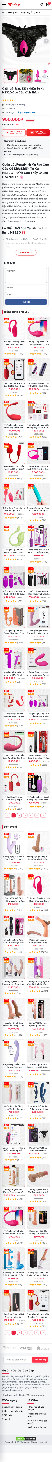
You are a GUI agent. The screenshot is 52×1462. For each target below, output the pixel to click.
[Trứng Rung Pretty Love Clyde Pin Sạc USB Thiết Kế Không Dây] (13, 494)
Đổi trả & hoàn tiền (37, 1427)
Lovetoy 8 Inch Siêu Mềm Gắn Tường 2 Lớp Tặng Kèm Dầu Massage (13, 1026)
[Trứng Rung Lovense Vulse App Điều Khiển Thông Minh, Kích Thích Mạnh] (13, 411)
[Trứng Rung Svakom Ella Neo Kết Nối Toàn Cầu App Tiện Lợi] (13, 369)
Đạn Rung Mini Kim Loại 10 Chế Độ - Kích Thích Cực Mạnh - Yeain (38, 386)
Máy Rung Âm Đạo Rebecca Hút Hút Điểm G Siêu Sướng (38, 1067)
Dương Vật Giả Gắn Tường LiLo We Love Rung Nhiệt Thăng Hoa (38, 1234)
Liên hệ (7, 1419)
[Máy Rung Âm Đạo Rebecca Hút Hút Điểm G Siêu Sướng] (38, 1051)
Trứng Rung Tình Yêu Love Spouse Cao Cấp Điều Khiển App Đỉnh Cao (38, 345)
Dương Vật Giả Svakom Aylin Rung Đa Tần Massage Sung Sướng (38, 1109)
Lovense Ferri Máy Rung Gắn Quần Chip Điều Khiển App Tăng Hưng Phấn (14, 1152)
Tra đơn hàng (40, 1359)
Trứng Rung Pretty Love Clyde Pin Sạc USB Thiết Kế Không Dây (13, 511)
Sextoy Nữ (10, 826)
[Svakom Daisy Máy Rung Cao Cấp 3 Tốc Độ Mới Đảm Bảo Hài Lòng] (38, 494)
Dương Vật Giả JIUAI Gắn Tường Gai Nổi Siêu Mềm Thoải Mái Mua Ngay (38, 1193)
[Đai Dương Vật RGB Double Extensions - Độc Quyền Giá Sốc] (38, 1134)
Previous (4, 76)
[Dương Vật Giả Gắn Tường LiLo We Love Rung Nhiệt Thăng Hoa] (38, 1217)
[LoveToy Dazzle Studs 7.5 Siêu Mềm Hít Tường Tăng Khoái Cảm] (13, 1259)
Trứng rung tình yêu (25, 112)
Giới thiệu (8, 1415)
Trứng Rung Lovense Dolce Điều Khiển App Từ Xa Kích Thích (38, 675)
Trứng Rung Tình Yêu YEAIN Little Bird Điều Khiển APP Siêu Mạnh (14, 552)
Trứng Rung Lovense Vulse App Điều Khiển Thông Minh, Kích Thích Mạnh (14, 429)
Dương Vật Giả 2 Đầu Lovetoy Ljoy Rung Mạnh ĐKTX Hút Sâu (13, 984)
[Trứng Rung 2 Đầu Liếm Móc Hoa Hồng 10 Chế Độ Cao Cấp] (13, 452)
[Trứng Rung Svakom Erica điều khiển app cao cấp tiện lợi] (38, 616)
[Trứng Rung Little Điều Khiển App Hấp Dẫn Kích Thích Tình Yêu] (13, 741)
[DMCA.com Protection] (26, 1438)
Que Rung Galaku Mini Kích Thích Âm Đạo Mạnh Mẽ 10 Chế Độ (14, 1317)
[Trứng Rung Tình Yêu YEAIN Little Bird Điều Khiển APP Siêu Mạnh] (13, 536)
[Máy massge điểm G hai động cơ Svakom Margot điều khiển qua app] (13, 1051)
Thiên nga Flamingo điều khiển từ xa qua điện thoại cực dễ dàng (13, 344)
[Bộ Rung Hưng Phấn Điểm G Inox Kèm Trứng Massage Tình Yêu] (38, 741)
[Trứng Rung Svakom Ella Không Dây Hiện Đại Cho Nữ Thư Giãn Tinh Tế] (38, 411)
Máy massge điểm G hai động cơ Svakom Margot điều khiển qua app (14, 1068)
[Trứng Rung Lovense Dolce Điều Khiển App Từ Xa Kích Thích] (38, 658)
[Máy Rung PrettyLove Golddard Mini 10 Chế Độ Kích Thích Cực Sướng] (13, 658)
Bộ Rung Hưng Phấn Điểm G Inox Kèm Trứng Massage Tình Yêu (38, 758)
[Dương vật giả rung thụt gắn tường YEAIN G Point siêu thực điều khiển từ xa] (38, 843)
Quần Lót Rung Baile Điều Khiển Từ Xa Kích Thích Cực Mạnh (38, 594)
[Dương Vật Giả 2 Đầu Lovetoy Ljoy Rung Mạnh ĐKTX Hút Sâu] (13, 967)
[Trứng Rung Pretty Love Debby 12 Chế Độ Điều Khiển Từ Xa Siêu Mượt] (13, 577)
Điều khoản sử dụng (13, 1407)
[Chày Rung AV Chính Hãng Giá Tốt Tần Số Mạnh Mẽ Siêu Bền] (13, 1092)
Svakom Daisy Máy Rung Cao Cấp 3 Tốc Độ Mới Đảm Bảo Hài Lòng (38, 511)
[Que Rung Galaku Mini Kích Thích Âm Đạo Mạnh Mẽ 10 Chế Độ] (13, 1300)
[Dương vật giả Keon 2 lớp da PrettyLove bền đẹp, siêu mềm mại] (13, 1175)
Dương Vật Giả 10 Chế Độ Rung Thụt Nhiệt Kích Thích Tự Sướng (38, 1275)
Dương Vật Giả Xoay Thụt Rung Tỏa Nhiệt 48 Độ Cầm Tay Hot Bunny (38, 1026)
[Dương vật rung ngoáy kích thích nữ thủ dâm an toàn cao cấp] (38, 967)
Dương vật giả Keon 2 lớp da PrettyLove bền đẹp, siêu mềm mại (13, 1192)
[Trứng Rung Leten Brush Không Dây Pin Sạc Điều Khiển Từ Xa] (38, 783)
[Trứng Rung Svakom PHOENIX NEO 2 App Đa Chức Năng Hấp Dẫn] (13, 700)
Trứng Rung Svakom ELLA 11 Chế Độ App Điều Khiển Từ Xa (13, 799)
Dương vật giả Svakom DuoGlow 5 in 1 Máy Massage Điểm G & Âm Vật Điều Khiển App (13, 860)
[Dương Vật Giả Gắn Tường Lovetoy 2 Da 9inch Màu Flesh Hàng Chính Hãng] (13, 884)
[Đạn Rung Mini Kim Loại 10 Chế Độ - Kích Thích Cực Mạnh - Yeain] (38, 369)
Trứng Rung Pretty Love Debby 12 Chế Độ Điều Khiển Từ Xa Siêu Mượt (14, 594)
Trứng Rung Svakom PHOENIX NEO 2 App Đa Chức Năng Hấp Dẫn (13, 716)
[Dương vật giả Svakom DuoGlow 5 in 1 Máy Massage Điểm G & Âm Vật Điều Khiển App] (13, 843)
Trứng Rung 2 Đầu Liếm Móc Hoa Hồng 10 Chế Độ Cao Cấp (13, 469)
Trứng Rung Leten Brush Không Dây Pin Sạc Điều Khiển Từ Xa (38, 799)
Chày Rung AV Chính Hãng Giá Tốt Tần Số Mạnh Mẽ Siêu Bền (13, 1109)
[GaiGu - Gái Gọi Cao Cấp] (15, 4)
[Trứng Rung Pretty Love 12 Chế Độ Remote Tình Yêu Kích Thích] (38, 700)
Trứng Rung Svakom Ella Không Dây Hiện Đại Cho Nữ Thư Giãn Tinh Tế (38, 428)
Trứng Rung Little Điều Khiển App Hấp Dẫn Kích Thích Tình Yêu (13, 758)
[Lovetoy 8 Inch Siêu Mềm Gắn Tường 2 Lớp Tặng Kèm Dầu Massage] (13, 1009)
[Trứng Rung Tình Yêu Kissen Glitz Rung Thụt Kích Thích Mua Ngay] (13, 616)
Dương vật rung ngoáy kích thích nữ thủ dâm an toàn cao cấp (38, 984)
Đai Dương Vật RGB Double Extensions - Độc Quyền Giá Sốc (38, 1150)
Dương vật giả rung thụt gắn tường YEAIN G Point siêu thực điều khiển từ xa (38, 860)
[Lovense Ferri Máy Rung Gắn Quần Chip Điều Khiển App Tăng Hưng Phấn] (13, 1134)
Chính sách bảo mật (13, 1411)
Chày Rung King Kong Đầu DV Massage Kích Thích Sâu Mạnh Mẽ (13, 942)
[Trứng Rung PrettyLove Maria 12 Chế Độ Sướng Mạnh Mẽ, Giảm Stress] (38, 536)
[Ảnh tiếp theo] (46, 40)
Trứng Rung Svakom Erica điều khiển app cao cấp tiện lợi (38, 633)
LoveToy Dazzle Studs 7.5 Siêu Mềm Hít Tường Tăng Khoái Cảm (14, 1275)
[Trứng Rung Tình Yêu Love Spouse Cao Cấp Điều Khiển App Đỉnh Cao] (38, 328)
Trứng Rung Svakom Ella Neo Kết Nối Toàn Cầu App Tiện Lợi (13, 386)
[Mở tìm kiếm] (42, 4)
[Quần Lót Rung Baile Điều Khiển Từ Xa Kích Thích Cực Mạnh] (38, 577)
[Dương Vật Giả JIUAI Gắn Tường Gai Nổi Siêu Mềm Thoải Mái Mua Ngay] (38, 1175)
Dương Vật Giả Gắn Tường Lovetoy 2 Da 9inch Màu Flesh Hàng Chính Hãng (13, 902)
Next (47, 76)
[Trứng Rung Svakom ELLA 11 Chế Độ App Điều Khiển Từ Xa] (13, 783)
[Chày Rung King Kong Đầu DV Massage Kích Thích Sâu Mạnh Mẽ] (13, 926)
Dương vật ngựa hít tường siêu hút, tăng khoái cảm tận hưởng (38, 942)
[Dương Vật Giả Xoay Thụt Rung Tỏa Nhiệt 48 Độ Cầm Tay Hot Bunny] (38, 1009)
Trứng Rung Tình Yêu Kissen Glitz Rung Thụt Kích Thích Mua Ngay (13, 633)
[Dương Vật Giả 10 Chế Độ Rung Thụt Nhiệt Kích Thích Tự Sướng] (38, 1259)
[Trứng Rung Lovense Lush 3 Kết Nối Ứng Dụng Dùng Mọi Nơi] (38, 452)
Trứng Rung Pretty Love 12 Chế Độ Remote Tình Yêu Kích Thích (38, 716)
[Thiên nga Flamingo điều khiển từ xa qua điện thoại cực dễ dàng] (13, 328)
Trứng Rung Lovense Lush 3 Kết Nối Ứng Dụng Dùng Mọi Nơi (38, 469)
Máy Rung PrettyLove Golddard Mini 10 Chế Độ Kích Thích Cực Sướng (14, 676)
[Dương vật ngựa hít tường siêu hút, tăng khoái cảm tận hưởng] (38, 926)
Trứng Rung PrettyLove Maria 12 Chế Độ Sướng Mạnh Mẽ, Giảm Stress (38, 552)
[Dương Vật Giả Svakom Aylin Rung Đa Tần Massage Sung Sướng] (38, 1092)
